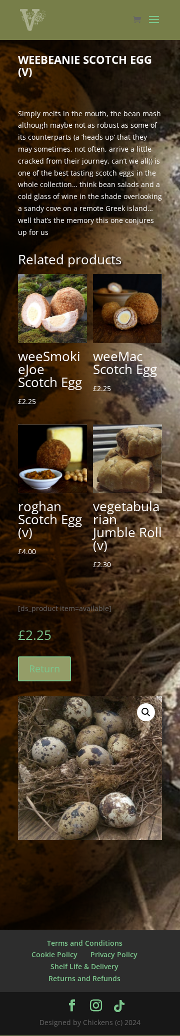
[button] (146, 712)
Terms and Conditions (84, 943)
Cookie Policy (55, 954)
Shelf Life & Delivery (84, 966)
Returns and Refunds (84, 978)
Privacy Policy (114, 954)
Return (44, 668)
